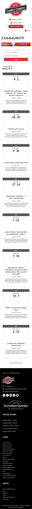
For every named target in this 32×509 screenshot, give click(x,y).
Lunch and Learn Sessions (16, 163)
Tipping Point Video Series (9, 497)
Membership (5, 461)
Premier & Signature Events (9, 467)
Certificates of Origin (8, 451)
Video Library (6, 499)
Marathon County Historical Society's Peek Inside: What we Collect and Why (16, 271)
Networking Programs (8, 463)
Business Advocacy (7, 447)
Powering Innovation (7, 465)
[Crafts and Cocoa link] (16, 123)
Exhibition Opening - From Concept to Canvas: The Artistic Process (16, 93)
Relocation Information (8, 469)
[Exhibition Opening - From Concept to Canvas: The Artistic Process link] (16, 85)
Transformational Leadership (9, 475)
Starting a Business (7, 473)
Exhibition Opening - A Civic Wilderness (16, 197)
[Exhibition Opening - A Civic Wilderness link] (16, 190)
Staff (4, 471)
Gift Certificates (6, 455)
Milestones (5, 493)
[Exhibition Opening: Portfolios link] (16, 337)
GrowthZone (19, 363)
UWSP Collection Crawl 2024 (16, 309)
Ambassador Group (7, 444)
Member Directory (15, 373)
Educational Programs (8, 453)
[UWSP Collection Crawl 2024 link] (16, 302)
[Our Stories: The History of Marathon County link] (16, 226)
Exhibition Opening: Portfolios (16, 345)
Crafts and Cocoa (16, 129)
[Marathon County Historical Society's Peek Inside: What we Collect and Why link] (16, 262)
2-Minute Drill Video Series (9, 489)
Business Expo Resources (9, 449)
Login (4, 373)
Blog (4, 491)
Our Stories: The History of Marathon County (16, 233)
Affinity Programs (7, 442)
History (4, 457)
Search (16, 59)
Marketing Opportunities (8, 459)
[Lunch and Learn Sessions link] (16, 157)
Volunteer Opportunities (8, 477)
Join (8, 373)
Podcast (4, 495)
